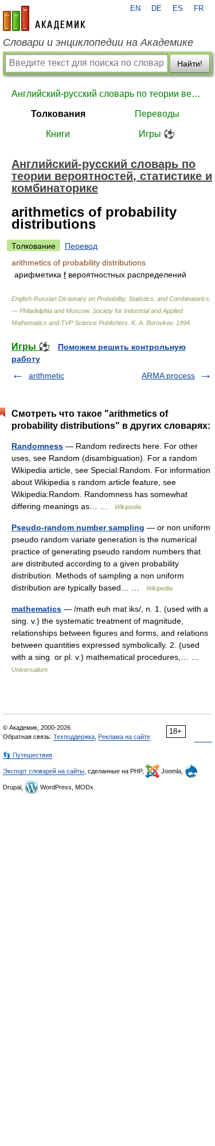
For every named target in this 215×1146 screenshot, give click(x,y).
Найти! (189, 63)
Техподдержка (74, 736)
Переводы (157, 114)
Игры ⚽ (157, 134)
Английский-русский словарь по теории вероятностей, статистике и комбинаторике (107, 94)
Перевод (81, 246)
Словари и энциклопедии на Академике (98, 42)
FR (199, 9)
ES (178, 9)
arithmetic (46, 375)
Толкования (58, 114)
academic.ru (44, 18)
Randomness (37, 446)
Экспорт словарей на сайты (43, 771)
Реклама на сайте (124, 736)
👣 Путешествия (27, 755)
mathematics (36, 608)
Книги (58, 134)
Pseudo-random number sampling (77, 527)
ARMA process (168, 375)
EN (135, 9)
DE (156, 9)
